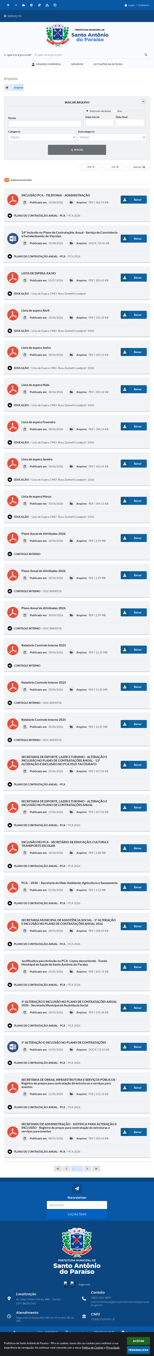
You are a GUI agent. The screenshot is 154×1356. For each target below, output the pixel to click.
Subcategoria (86, 131)
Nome (12, 118)
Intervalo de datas (100, 111)
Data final (122, 117)
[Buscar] (146, 55)
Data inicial (92, 117)
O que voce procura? (17, 54)
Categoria (14, 131)
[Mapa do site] (46, 5)
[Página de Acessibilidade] (54, 5)
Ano (119, 111)
